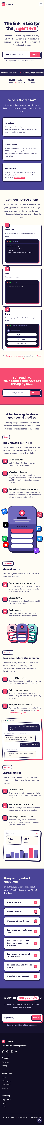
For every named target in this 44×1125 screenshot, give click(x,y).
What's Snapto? (14, 902)
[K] (22, 551)
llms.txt (5, 1088)
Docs (4, 1077)
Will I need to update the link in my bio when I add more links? (18, 943)
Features (5, 1062)
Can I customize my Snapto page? (19, 931)
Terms (4, 1107)
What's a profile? (14, 912)
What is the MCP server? (18, 976)
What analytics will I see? (18, 921)
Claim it (35, 54)
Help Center (6, 1100)
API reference (7, 1081)
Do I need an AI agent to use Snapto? (19, 966)
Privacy (4, 1103)
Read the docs (19, 177)
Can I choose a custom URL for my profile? (19, 955)
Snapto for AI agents (15, 356)
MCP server (6, 1084)
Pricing (4, 1066)
